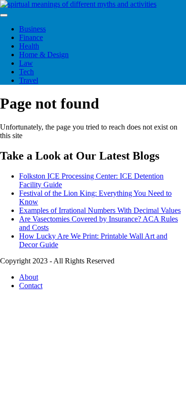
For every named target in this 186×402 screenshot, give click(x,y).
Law (26, 63)
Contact (30, 285)
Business (32, 29)
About (28, 277)
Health (29, 46)
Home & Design (44, 54)
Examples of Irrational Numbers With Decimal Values (100, 210)
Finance (31, 37)
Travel (28, 80)
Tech (26, 72)
